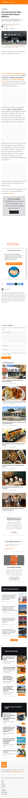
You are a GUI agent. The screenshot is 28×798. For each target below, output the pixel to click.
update (11, 193)
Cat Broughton (11, 25)
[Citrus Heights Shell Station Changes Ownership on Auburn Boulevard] (14, 414)
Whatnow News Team (5, 601)
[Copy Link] (9, 29)
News (23, 723)
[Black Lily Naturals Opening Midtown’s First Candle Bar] (14, 478)
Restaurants (4, 9)
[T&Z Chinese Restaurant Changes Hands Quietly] (14, 393)
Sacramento (21, 663)
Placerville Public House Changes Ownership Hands (9, 658)
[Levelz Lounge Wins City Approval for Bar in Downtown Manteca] (14, 372)
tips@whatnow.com (9, 548)
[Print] (12, 29)
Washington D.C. (20, 756)
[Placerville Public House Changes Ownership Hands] (14, 457)
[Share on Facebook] (4, 29)
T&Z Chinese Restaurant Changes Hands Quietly (14, 401)
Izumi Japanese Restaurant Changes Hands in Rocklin (8, 678)
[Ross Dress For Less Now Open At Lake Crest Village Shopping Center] (14, 500)
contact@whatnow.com (16, 771)
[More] (14, 29)
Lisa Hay (10, 511)
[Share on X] (7, 29)
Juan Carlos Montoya (12, 383)
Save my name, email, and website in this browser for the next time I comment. (14, 354)
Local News (22, 602)
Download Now (14, 578)
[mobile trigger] (27, 2)
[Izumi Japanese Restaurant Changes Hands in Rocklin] (14, 435)
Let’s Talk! (14, 532)
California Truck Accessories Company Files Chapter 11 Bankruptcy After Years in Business (9, 716)
